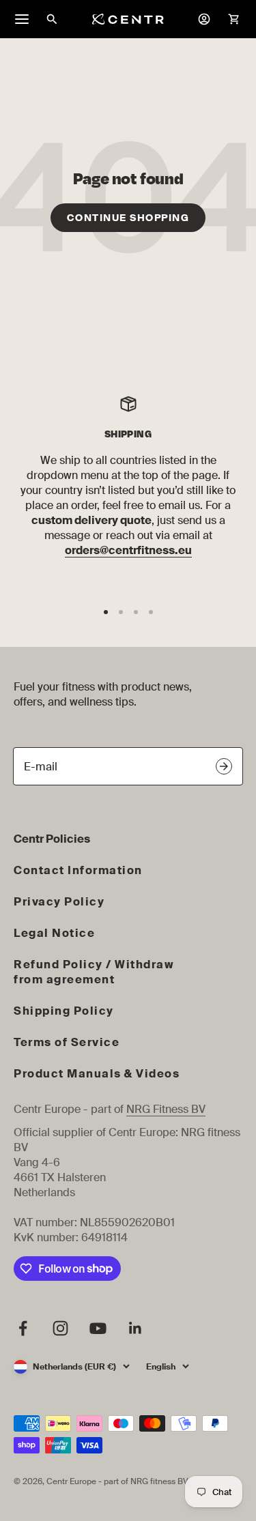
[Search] (52, 19)
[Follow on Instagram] (60, 1328)
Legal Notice (54, 933)
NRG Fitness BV (165, 1109)
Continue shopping (128, 218)
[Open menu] (21, 19)
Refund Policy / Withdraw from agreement (94, 972)
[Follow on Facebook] (23, 1328)
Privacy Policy (59, 902)
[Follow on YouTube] (98, 1328)
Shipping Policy (64, 1011)
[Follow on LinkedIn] (135, 1328)
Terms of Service (66, 1042)
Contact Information (78, 870)
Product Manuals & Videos (97, 1074)
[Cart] (234, 19)
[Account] (204, 19)
